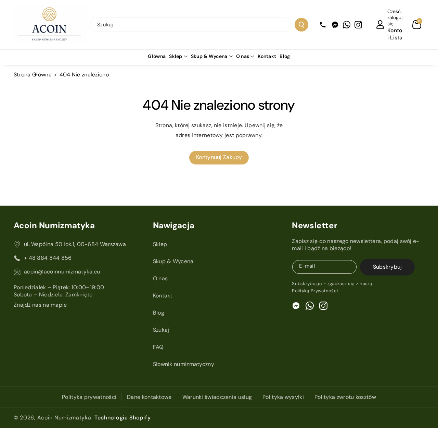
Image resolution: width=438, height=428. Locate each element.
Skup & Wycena (209, 56)
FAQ (158, 347)
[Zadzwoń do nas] (322, 24)
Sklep (175, 56)
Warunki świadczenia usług (217, 397)
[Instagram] (358, 24)
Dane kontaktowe (149, 397)
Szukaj (161, 329)
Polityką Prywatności (315, 291)
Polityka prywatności (89, 397)
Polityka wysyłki (283, 397)
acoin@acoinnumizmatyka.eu (62, 271)
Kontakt (162, 295)
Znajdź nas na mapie (40, 304)
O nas (242, 56)
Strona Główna (33, 74)
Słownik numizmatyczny (183, 364)
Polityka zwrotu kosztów (345, 397)
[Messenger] (335, 24)
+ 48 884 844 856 (48, 257)
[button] (416, 24)
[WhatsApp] (346, 24)
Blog (158, 312)
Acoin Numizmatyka (64, 417)
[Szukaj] (301, 25)
